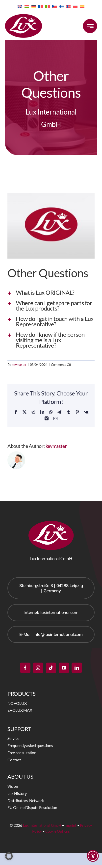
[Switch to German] (33, 5)
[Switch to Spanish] (82, 5)
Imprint (70, 825)
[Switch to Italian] (47, 5)
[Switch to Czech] (54, 5)
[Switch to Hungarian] (26, 5)
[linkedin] (77, 668)
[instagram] (38, 668)
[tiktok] (51, 668)
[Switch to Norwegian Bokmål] (68, 5)
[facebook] (25, 668)
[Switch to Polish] (75, 5)
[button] (51, 292)
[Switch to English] (19, 5)
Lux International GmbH (42, 825)
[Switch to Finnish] (61, 5)
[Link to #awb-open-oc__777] (90, 26)
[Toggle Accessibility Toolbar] (92, 855)
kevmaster (19, 365)
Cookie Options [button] (57, 831)
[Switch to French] (40, 5)
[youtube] (64, 668)
